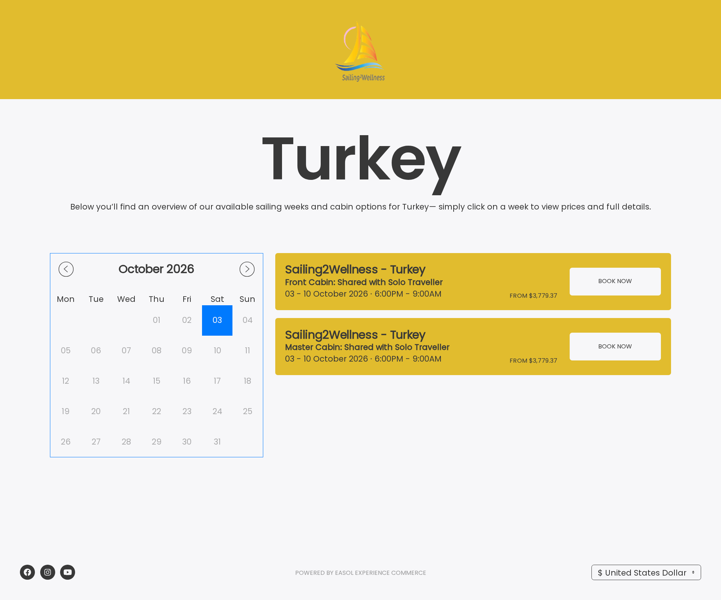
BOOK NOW (615, 281)
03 (217, 320)
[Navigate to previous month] (66, 269)
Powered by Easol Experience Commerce (360, 572)
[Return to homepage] (360, 49)
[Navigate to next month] (247, 269)
